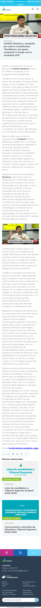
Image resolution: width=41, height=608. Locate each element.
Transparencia (21, 1)
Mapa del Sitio (27, 592)
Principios (26, 584)
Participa (31, 1)
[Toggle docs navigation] (37, 9)
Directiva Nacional (29, 582)
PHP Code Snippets (12, 607)
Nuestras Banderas (29, 586)
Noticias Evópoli (7, 592)
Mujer (3, 1)
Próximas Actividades (9, 590)
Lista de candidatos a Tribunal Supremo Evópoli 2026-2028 (19, 490)
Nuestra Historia (28, 594)
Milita (38, 1)
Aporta (20, 4)
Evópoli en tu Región (9, 594)
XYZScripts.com (30, 607)
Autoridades (27, 590)
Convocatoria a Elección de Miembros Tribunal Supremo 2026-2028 (20, 529)
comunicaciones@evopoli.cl (18, 571)
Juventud (10, 1)
